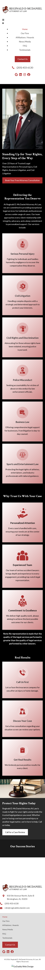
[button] (16, 74)
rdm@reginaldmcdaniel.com (17, 908)
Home (4, 917)
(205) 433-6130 (25, 67)
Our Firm (5, 921)
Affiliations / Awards (10, 925)
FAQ (4, 934)
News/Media (7, 929)
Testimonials (7, 938)
